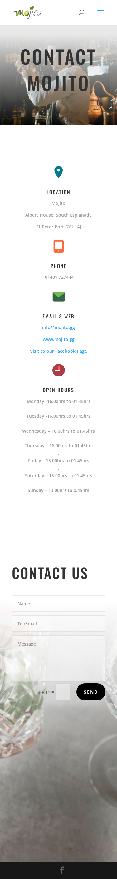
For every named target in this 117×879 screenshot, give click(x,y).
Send (91, 692)
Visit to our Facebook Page (58, 351)
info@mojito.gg (58, 327)
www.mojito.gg (59, 339)
